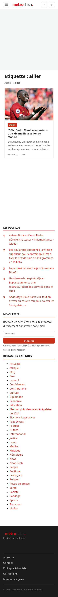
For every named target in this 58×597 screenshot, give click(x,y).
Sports (12, 125)
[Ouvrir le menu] (6, 5)
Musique (15, 450)
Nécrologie (16, 454)
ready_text (16, 475)
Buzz (12, 376)
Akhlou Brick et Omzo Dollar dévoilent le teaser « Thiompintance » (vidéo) (31, 239)
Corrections (10, 574)
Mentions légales (13, 579)
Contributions (18, 388)
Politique (15, 471)
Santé (13, 487)
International (18, 434)
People (14, 467)
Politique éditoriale (14, 568)
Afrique (14, 368)
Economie (16, 401)
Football (14, 425)
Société (14, 492)
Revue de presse (20, 483)
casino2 (14, 380)
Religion (14, 479)
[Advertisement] (29, 40)
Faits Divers (17, 421)
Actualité (15, 363)
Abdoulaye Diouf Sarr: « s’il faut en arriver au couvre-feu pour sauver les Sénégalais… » (31, 301)
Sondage (15, 496)
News (13, 459)
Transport (16, 504)
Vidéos (14, 508)
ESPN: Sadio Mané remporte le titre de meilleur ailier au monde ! (28, 133)
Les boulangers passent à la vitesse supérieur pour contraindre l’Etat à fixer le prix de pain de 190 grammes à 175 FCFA (31, 256)
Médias (14, 446)
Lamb (13, 442)
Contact (8, 563)
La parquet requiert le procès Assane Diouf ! (31, 270)
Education (16, 405)
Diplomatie (16, 397)
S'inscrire (29, 341)
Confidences (17, 384)
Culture (14, 393)
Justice (14, 438)
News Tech (16, 463)
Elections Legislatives (22, 417)
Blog (12, 372)
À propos (8, 557)
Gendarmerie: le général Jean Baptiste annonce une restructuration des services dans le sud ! (31, 285)
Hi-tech (14, 430)
